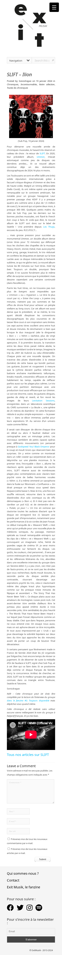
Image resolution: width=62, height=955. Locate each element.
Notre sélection (47, 84)
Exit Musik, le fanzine (23, 887)
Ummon (41, 156)
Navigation (15, 60)
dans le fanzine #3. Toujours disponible (28, 700)
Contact (13, 880)
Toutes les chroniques (17, 87)
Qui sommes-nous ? (23, 873)
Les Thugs (49, 226)
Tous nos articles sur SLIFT (28, 754)
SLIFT (42, 153)
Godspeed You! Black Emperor (33, 446)
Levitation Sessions (43, 400)
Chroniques (12, 84)
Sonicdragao (25, 80)
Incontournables (29, 84)
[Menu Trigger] (54, 7)
